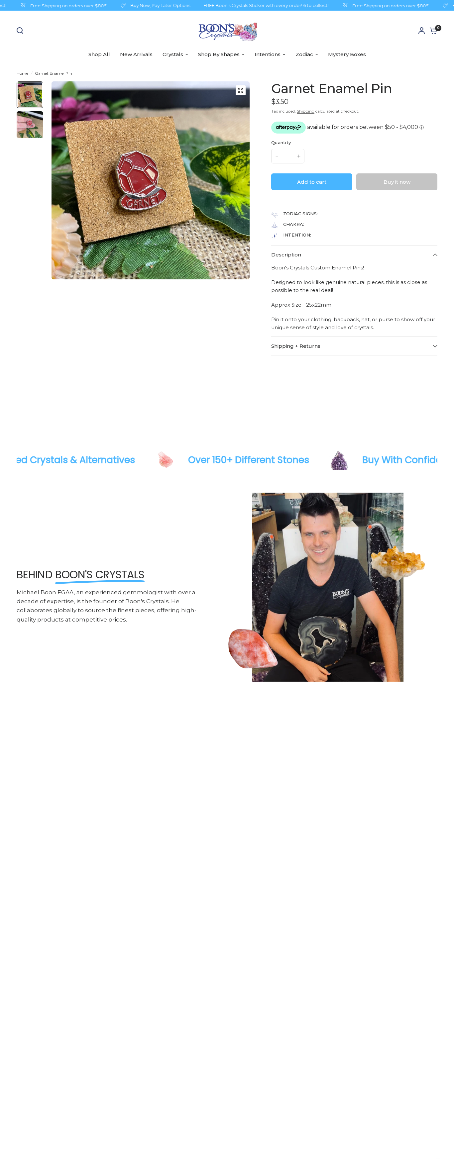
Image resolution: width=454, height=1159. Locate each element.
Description (286, 254)
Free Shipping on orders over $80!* (60, 5)
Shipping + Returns (295, 346)
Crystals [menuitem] (173, 54)
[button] (273, 201)
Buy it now (397, 182)
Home (22, 73)
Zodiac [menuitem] (304, 54)
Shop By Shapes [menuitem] (219, 54)
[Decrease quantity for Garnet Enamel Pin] (277, 156)
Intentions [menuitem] (268, 54)
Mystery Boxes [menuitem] (347, 54)
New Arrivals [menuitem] (136, 54)
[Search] (22, 30)
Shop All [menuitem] (99, 54)
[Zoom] (241, 90)
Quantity (281, 142)
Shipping (305, 111)
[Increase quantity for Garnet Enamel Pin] (298, 156)
